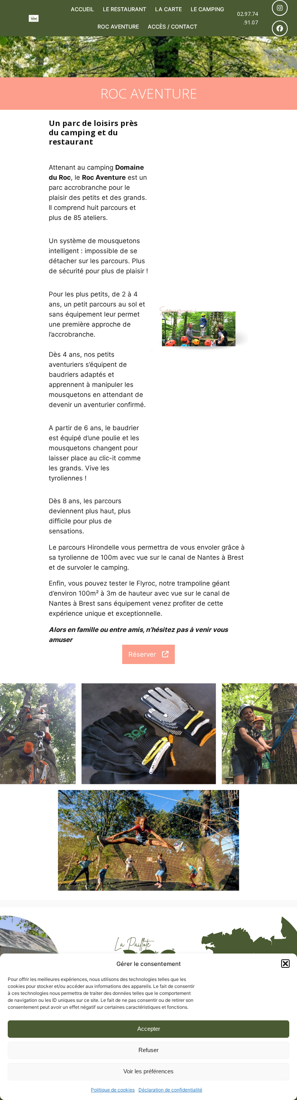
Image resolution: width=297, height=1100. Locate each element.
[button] (285, 963)
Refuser (148, 1050)
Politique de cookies (113, 1090)
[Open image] (38, 733)
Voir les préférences (148, 1071)
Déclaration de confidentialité (170, 1090)
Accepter (148, 1028)
